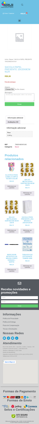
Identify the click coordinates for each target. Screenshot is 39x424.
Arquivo (7, 87)
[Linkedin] (12, 338)
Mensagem (8, 92)
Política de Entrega (9, 322)
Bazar (11, 59)
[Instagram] (8, 338)
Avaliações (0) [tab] (13, 122)
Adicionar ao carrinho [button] (11, 187)
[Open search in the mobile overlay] (22, 5)
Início (6, 59)
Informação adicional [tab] (15, 118)
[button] (19, 20)
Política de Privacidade (10, 318)
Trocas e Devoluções (10, 329)
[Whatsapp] (16, 338)
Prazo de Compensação (11, 325)
